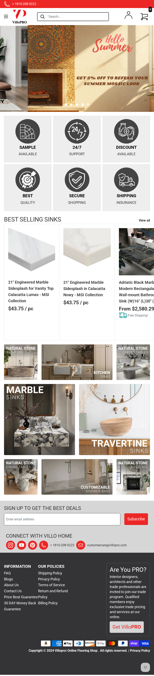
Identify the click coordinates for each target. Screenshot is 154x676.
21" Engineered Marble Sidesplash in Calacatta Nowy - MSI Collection (84, 288)
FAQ (7, 573)
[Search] (42, 17)
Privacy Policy (49, 579)
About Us (11, 585)
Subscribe (136, 519)
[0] (144, 17)
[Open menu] (6, 16)
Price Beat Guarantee (21, 597)
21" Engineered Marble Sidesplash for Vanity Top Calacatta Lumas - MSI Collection (31, 291)
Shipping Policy (50, 573)
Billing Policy (48, 603)
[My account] (129, 16)
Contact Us (13, 591)
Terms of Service (51, 585)
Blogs (8, 579)
